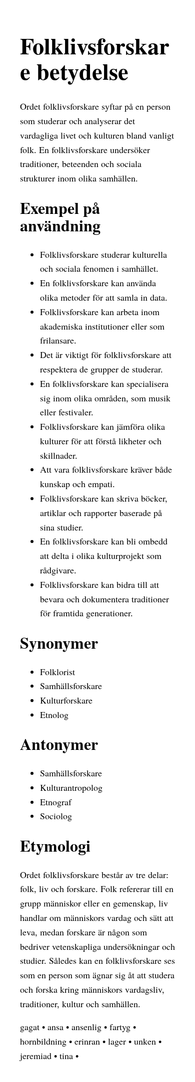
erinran (87, 1041)
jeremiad (36, 1056)
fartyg (120, 1027)
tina (66, 1056)
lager (117, 1041)
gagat (30, 1027)
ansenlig (87, 1027)
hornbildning (43, 1041)
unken (145, 1041)
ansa (56, 1027)
